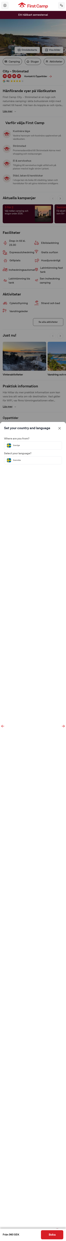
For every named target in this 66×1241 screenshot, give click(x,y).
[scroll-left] (2, 726)
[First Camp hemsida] (33, 5)
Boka (52, 1234)
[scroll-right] (63, 726)
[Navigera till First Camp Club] (4, 5)
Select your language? (17, 453)
